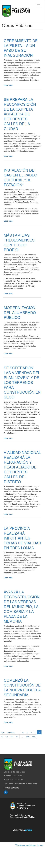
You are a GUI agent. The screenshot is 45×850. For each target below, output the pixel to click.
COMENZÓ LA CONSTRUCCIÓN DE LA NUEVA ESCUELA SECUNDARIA (22, 687)
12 (17, 736)
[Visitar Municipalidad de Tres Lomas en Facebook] (6, 792)
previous (11, 732)
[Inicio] (17, 11)
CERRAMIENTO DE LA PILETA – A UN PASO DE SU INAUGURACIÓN (21, 48)
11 (12, 736)
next (27, 736)
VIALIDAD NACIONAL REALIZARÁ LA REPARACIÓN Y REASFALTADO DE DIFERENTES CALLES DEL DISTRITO (22, 467)
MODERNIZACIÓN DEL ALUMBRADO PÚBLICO (20, 312)
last (33, 736)
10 (7, 736)
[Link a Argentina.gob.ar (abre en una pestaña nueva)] (22, 830)
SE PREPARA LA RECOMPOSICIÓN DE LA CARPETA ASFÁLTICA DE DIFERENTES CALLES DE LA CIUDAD (20, 114)
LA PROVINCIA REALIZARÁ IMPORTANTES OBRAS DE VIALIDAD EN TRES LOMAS (22, 538)
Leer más (8, 85)
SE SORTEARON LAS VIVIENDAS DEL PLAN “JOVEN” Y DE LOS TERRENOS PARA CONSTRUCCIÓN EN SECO (22, 382)
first (3, 732)
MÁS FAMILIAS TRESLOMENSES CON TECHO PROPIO (19, 242)
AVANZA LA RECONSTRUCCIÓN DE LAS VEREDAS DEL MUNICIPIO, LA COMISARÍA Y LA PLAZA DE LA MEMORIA (22, 606)
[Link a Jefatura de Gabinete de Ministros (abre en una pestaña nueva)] (22, 805)
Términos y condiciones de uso (29, 845)
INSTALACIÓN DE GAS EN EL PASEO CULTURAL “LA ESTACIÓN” (20, 177)
